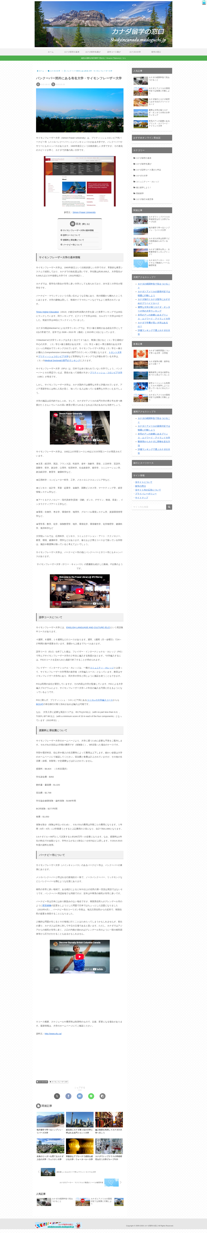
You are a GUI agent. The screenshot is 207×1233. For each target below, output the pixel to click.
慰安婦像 (47, 905)
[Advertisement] (80, 1059)
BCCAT (39, 704)
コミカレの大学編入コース (100, 700)
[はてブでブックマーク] (80, 1096)
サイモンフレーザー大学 (60, 1082)
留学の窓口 (140, 486)
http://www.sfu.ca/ (53, 1034)
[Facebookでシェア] (68, 1096)
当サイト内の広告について (148, 490)
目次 (78, 224)
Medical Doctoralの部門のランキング (62, 360)
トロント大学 (115, 352)
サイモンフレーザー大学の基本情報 (78, 230)
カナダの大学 (43, 1082)
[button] (204, 2)
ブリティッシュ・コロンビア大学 (106, 372)
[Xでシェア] (57, 1096)
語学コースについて (71, 235)
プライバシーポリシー (146, 494)
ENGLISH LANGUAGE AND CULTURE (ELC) (88, 627)
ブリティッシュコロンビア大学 (53, 356)
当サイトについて (143, 482)
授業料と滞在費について (73, 240)
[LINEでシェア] (91, 1096)
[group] (55, 1202)
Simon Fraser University (84, 212)
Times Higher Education (47, 312)
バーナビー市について (72, 245)
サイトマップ (141, 498)
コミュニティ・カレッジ (102, 668)
